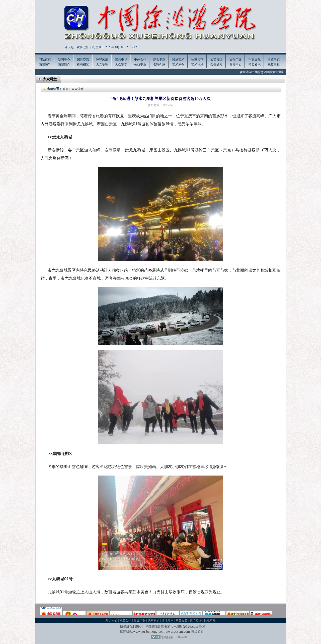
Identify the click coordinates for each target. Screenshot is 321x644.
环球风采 (102, 59)
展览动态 (274, 59)
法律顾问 (168, 620)
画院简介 (64, 64)
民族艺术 (178, 59)
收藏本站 (210, 620)
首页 (65, 89)
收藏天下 (197, 59)
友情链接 (196, 620)
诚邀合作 (125, 620)
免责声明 (139, 620)
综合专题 (159, 59)
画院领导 (45, 64)
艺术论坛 (197, 64)
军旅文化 (255, 59)
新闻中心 (64, 59)
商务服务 (182, 620)
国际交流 (83, 59)
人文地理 (102, 64)
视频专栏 (274, 64)
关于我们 (111, 620)
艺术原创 (178, 64)
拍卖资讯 (255, 64)
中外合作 (140, 59)
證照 (202, 626)
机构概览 (83, 64)
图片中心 (235, 64)
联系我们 (153, 620)
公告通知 (216, 64)
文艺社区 (216, 59)
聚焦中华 (121, 59)
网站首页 (45, 59)
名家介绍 (159, 64)
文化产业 (235, 59)
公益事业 (140, 64)
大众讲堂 (121, 64)
